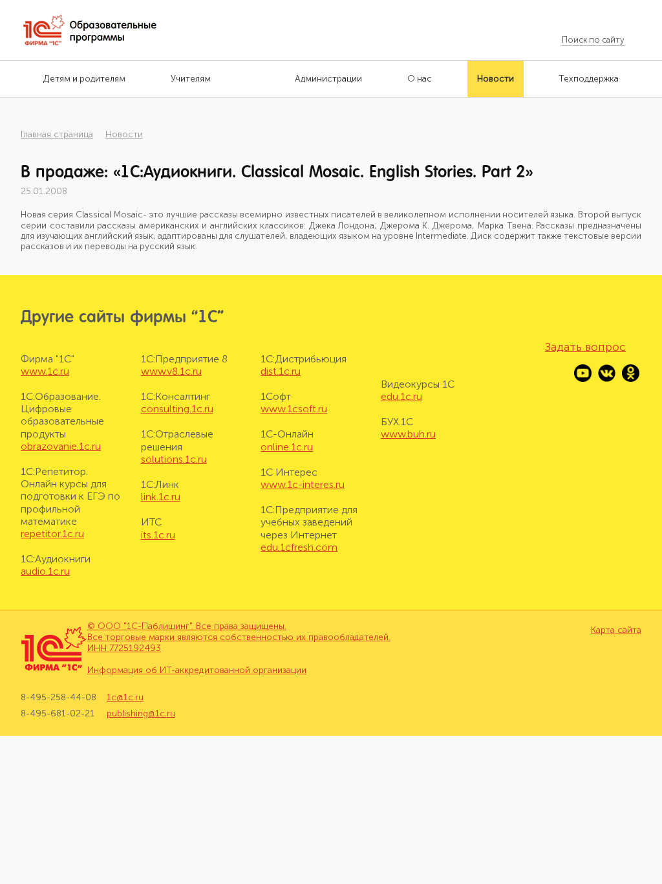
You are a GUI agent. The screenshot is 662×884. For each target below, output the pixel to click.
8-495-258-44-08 (58, 697)
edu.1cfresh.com (299, 547)
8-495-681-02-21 (57, 713)
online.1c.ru (287, 447)
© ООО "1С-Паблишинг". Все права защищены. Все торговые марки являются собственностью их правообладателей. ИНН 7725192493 (238, 637)
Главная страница (57, 134)
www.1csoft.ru (294, 409)
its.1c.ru (158, 535)
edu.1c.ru (401, 396)
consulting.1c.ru (177, 409)
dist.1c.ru (281, 371)
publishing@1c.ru (141, 713)
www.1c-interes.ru (303, 484)
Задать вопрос (585, 347)
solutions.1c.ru (174, 459)
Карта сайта (616, 630)
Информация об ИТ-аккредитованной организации (196, 670)
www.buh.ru (408, 434)
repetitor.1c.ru (52, 533)
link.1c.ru (160, 497)
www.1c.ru (45, 371)
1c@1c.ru (125, 697)
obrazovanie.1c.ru (61, 446)
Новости (124, 134)
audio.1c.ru (45, 571)
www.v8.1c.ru (171, 371)
